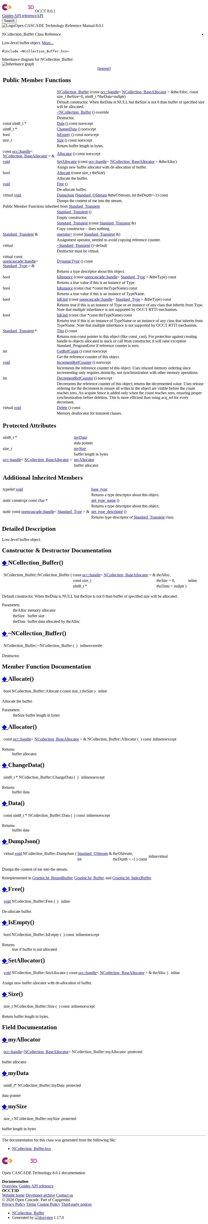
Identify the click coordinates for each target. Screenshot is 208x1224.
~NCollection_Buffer (74, 112)
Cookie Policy (48, 1204)
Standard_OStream (91, 195)
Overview (10, 1186)
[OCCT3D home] (18, 11)
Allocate (63, 173)
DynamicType (68, 261)
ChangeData (67, 129)
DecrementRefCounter (75, 378)
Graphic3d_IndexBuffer (131, 878)
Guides (7, 15)
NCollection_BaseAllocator (144, 92)
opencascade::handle (19, 261)
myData (80, 437)
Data (60, 123)
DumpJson (65, 195)
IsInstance (65, 277)
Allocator (64, 154)
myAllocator (84, 460)
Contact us (64, 1195)
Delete (62, 407)
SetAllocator (67, 161)
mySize (80, 448)
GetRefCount (67, 351)
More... (48, 43)
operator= (64, 234)
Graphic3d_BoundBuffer (52, 878)
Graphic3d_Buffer (88, 878)
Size (60, 140)
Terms (31, 1204)
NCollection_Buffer (73, 92)
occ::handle (109, 92)
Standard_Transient (84, 206)
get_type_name (103, 500)
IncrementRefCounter (74, 362)
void (6, 161)
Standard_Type (15, 266)
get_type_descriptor (107, 511)
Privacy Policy (13, 1204)
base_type (99, 489)
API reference (42, 1186)
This (60, 331)
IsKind (62, 299)
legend (104, 68)
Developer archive (40, 1195)
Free (60, 184)
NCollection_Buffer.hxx (31, 1148)
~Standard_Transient (73, 245)
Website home (13, 1195)
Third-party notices (76, 1204)
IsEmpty (63, 134)
